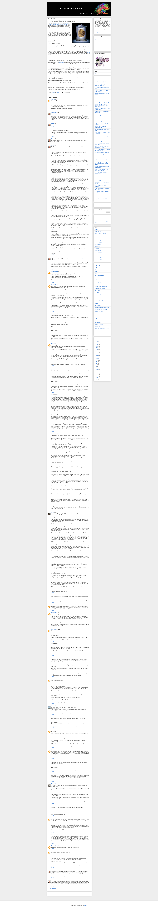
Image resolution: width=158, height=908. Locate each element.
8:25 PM (52, 431)
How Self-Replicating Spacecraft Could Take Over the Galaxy (101, 296)
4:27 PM (52, 379)
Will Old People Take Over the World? (101, 194)
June (97, 363)
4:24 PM (52, 714)
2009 (97, 349)
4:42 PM (52, 311)
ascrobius (53, 851)
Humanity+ (96, 298)
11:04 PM (52, 110)
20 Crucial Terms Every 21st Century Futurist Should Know (101, 91)
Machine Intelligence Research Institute (102, 307)
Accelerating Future (98, 265)
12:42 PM (52, 282)
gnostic (88, 52)
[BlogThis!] (65, 92)
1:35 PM (52, 610)
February (97, 369)
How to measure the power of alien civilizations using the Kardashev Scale (102, 141)
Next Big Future (97, 316)
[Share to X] (66, 92)
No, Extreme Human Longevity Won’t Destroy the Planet (101, 155)
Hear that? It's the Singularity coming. (101, 121)
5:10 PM (52, 771)
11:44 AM (52, 867)
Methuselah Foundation (99, 311)
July (96, 361)
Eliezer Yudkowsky (98, 282)
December (97, 353)
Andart (96, 271)
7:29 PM (52, 803)
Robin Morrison (54, 783)
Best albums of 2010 (98, 252)
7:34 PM (52, 655)
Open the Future (97, 320)
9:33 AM (52, 843)
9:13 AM (52, 136)
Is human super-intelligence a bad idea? (102, 152)
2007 (97, 352)
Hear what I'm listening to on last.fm (101, 238)
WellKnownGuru (54, 612)
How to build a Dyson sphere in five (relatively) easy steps (101, 138)
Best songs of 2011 (98, 250)
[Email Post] (62, 92)
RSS (95, 73)
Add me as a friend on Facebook (100, 233)
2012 (97, 344)
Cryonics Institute (98, 280)
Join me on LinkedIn (98, 235)
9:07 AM (52, 126)
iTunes (101, 219)
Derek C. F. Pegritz (54, 284)
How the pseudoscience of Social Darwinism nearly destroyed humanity (101, 136)
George (52, 123)
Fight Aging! (97, 284)
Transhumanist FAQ (98, 333)
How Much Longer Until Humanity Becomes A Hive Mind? (100, 127)
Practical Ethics (97, 326)
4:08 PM (52, 509)
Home (69, 894)
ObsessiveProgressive (55, 845)
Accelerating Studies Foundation (100, 267)
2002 (97, 379)
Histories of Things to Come (100, 294)
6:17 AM (52, 886)
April (96, 366)
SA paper (83, 258)
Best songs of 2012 (98, 246)
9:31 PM (52, 765)
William (52, 512)
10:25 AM (52, 254)
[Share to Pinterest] (69, 92)
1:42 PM (52, 626)
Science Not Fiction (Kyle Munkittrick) (101, 330)
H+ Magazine (97, 292)
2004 (97, 376)
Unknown (53, 99)
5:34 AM (52, 592)
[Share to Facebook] (68, 92)
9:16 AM (52, 142)
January (97, 371)
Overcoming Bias (98, 322)
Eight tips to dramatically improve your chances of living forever (101, 115)
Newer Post (50, 894)
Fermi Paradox (61, 62)
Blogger (85, 905)
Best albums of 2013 (98, 240)
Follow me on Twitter (98, 231)
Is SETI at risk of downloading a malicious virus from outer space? (102, 150)
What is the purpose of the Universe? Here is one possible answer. (102, 176)
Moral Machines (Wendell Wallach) (101, 313)
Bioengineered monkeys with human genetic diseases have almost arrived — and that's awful (102, 105)
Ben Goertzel (97, 273)
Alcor (95, 269)
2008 (97, 350)
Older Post (88, 894)
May (96, 364)
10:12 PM (52, 341)
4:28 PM (52, 392)
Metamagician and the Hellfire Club (101, 309)
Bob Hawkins (53, 729)
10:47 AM (52, 269)
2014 (97, 341)
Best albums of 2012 (98, 244)
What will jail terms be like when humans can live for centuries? (102, 178)
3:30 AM (52, 365)
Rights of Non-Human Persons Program (102, 328)
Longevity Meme (97, 305)
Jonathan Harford (54, 271)
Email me (96, 229)
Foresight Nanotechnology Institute (101, 286)
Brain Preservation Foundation (100, 275)
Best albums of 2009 (98, 254)
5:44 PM (52, 781)
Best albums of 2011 (98, 248)
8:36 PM (52, 747)
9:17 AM (52, 602)
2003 (97, 377)
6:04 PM (52, 328)
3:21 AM (52, 727)
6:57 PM (52, 848)
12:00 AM (52, 121)
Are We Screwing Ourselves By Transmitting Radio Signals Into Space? (102, 102)
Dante (52, 679)
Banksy (52, 705)
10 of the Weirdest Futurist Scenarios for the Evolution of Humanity (102, 85)
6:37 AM (52, 832)
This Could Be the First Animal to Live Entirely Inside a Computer (101, 170)
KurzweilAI (96, 303)
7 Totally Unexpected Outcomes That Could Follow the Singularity (101, 97)
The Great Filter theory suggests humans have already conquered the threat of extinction (102, 163)
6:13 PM (52, 703)
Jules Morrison (54, 112)
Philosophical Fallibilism (99, 324)
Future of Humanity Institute (100, 288)
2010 (97, 347)
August (97, 360)
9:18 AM (52, 229)
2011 (97, 346)
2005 (97, 374)
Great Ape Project (98, 290)
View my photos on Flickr (99, 237)
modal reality (52, 49)
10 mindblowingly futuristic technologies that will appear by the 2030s (102, 82)
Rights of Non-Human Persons (102, 29)
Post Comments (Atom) (72, 897)
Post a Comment (53, 888)
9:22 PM (52, 758)
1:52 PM (52, 641)
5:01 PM (52, 815)
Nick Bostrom (57, 23)
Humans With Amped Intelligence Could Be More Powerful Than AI (102, 147)
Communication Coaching (56, 879)
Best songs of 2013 (98, 242)
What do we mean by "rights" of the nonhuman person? (101, 173)
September (98, 358)
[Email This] (64, 92)
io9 (96, 27)
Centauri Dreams (98, 277)
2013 (97, 343)
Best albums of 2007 (98, 257)
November (97, 355)
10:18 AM (52, 877)
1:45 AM (52, 676)
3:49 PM (52, 719)
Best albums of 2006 (98, 259)
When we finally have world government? (102, 180)
